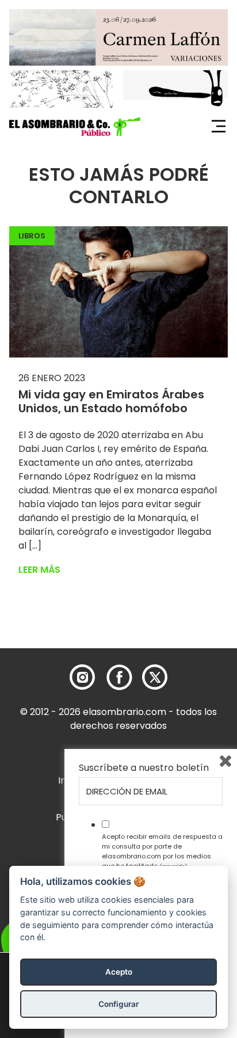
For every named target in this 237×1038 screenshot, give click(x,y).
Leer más (39, 569)
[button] (74, 126)
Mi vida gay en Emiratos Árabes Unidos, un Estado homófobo (111, 401)
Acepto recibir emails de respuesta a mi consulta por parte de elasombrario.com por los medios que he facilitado (162, 851)
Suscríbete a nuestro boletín (144, 768)
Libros (31, 235)
